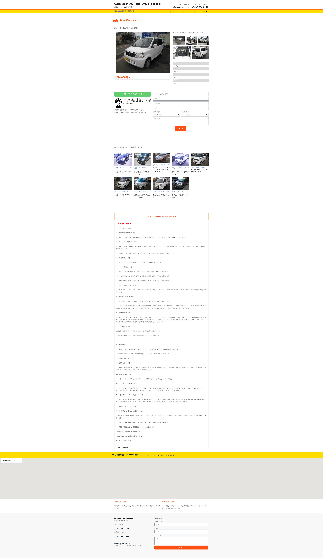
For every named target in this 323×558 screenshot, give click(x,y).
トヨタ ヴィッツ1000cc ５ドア (122, 168)
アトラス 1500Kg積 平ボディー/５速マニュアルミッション (180, 168)
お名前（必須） (158, 521)
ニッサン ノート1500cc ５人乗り (161, 164)
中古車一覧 (195, 11)
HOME (171, 11)
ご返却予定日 (185, 112)
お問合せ (205, 11)
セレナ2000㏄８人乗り (178, 191)
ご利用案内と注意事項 (124, 224)
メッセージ (157, 535)
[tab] (161, 224)
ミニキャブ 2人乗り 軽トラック (161, 191)
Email (156, 528)
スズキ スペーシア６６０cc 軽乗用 (142, 168)
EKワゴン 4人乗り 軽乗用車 (198, 167)
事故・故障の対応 (123, 447)
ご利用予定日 (156, 112)
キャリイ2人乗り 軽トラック (141, 191)
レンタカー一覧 (183, 11)
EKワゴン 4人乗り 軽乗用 (121, 191)
